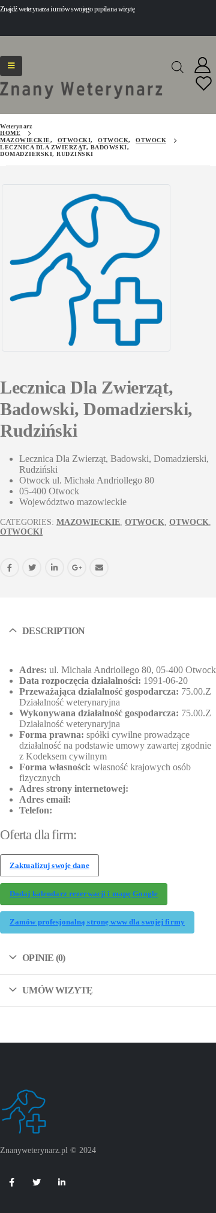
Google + (76, 567)
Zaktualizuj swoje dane (49, 865)
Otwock (144, 522)
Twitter (31, 567)
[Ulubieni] (204, 84)
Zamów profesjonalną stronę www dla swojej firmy (97, 922)
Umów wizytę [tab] (57, 990)
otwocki (21, 531)
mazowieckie (88, 522)
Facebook (9, 567)
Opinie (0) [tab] (43, 958)
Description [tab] (53, 631)
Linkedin (62, 1182)
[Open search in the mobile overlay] (178, 66)
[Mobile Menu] (11, 66)
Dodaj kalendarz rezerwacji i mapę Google (84, 894)
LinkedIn (54, 567)
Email (99, 567)
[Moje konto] (203, 65)
